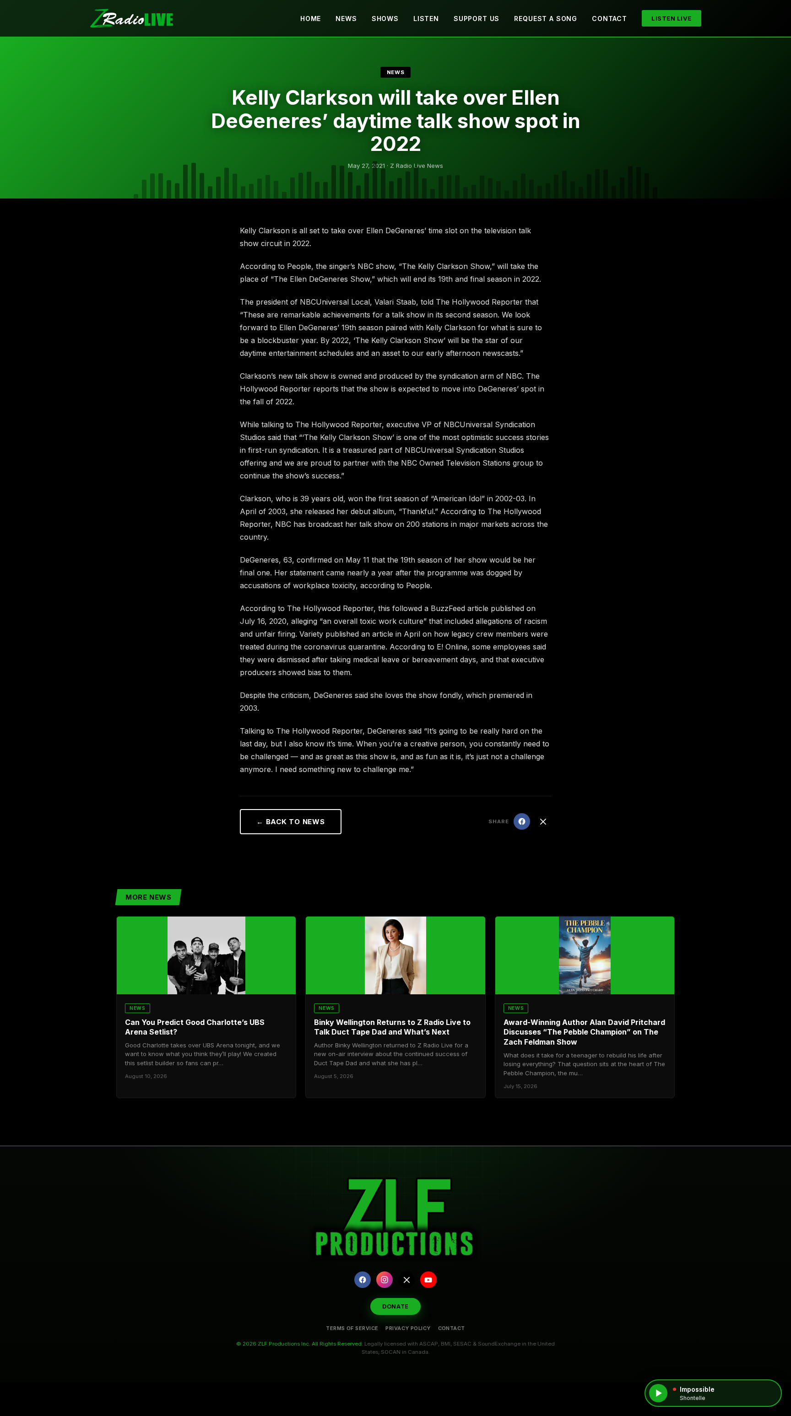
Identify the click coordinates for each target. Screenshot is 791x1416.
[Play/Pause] (658, 1393)
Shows (385, 18)
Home (310, 18)
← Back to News (290, 821)
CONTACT (451, 1328)
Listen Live (671, 18)
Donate (395, 1306)
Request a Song (545, 18)
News (346, 18)
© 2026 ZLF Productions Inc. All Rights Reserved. (299, 1344)
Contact (609, 18)
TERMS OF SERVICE (352, 1328)
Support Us (476, 18)
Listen (426, 18)
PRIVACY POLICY (407, 1328)
